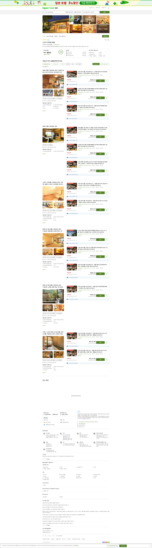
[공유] (108, 39)
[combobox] (54, 12)
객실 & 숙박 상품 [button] (50, 36)
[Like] (105, 40)
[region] (76, 546)
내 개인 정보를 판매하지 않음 (112, 545)
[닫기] (150, 546)
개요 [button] (44, 36)
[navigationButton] (82, 465)
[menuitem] (91, 7)
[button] (48, 8)
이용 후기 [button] (56, 36)
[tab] (96, 64)
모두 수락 (123, 545)
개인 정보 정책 (75, 545)
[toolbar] (74, 12)
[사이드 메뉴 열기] (108, 8)
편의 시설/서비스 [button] (62, 36)
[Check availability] (106, 80)
